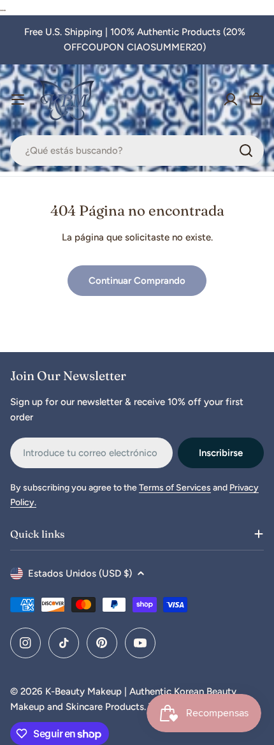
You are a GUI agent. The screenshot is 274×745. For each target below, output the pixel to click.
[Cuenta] (230, 99)
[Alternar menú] (17, 99)
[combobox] (137, 150)
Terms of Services (175, 487)
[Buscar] (246, 150)
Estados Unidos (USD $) (80, 573)
